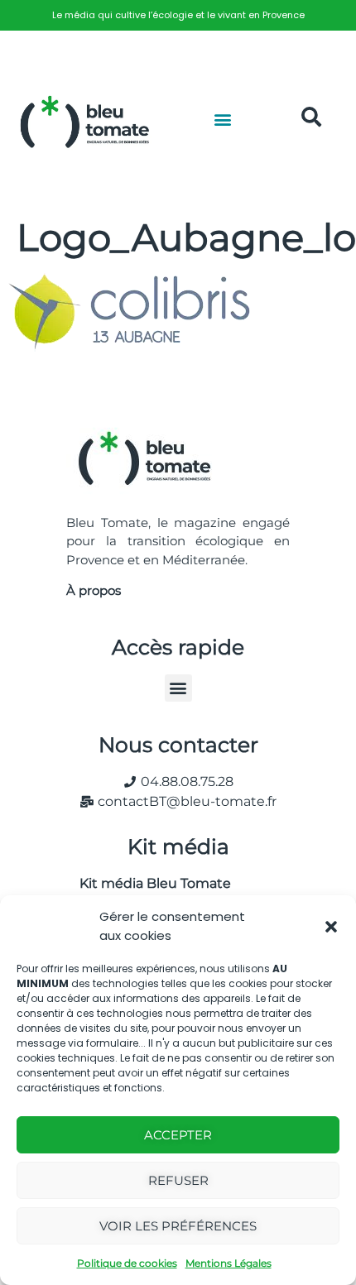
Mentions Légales (228, 1263)
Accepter (178, 1135)
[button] (331, 926)
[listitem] (178, 15)
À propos (93, 590)
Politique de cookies (127, 1263)
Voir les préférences (178, 1226)
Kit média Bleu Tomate (148, 883)
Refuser (178, 1180)
